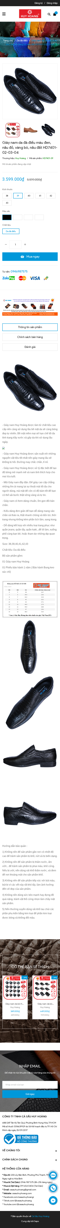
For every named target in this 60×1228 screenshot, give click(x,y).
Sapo (36, 1221)
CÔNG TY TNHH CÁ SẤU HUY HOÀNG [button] (24, 1116)
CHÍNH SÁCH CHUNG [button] (15, 1159)
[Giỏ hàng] (55, 14)
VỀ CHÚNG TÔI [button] (11, 1150)
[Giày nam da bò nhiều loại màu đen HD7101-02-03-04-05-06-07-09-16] (45, 987)
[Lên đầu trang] (49, 1221)
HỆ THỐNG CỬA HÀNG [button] (15, 1168)
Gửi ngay (30, 1094)
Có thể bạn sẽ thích (30, 967)
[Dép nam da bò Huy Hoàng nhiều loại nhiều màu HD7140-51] (15, 987)
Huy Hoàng (15, 1007)
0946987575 (19, 271)
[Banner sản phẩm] (30, 306)
